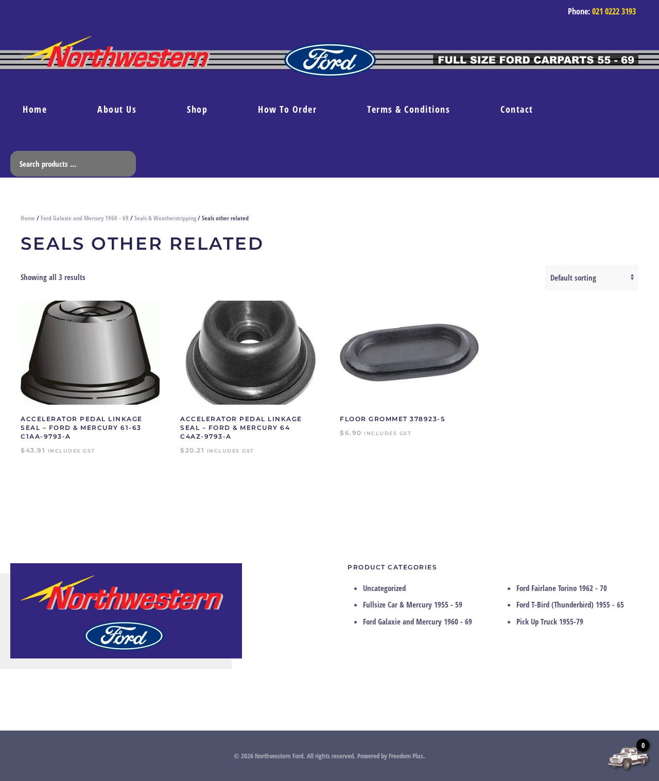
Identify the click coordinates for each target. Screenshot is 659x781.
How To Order (287, 109)
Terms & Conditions (408, 109)
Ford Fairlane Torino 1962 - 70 (561, 588)
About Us (116, 109)
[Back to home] (329, 61)
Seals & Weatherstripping (165, 218)
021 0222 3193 (614, 11)
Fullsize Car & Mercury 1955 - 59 (412, 604)
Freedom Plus (406, 755)
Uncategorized (384, 588)
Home (35, 109)
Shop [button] (197, 109)
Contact (516, 109)
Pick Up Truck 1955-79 (549, 621)
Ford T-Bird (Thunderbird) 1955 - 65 (570, 604)
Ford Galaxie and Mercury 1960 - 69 (85, 218)
